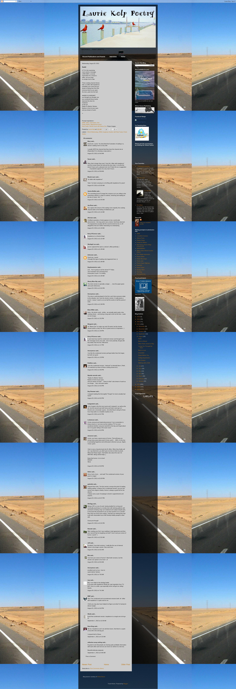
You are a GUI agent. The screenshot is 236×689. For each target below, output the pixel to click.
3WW (100, 132)
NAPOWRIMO (141, 248)
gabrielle (90, 484)
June (140, 368)
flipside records (92, 375)
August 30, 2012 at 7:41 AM (96, 590)
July (140, 366)
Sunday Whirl (140, 269)
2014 (138, 319)
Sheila (89, 614)
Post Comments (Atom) (97, 668)
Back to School (142, 341)
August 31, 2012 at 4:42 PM (96, 608)
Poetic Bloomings (142, 258)
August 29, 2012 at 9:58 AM (96, 171)
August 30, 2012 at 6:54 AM (96, 562)
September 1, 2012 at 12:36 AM (97, 620)
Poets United (140, 267)
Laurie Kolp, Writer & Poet (140, 118)
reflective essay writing (95, 642)
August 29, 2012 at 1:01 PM (96, 318)
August (141, 336)
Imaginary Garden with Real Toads (113, 132)
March (141, 376)
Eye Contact (141, 360)
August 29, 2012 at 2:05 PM (96, 370)
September (142, 334)
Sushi (140, 338)
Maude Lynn (91, 177)
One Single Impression (143, 254)
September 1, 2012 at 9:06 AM (96, 652)
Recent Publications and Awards (93, 56)
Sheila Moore (101, 676)
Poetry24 (139, 265)
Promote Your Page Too (140, 122)
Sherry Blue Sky (93, 281)
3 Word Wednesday (92, 132)
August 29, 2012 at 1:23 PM (96, 357)
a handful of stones (142, 236)
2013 (138, 321)
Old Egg (90, 503)
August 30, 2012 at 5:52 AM (96, 549)
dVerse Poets (140, 238)
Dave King (91, 626)
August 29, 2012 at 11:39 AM (96, 249)
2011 (138, 384)
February (141, 378)
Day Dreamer (92, 391)
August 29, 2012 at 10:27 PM (96, 498)
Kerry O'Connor (92, 233)
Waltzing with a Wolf (144, 363)
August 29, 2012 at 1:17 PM (96, 345)
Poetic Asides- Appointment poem (92, 124)
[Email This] (109, 129)
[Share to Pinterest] (116, 129)
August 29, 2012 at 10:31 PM (96, 523)
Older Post (125, 664)
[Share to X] (113, 129)
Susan (90, 159)
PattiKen (90, 363)
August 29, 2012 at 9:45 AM (96, 153)
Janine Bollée (92, 191)
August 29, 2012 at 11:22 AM (96, 238)
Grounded (141, 353)
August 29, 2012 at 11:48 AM (96, 261)
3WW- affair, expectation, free (90, 122)
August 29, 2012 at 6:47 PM (96, 414)
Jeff (89, 543)
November (142, 329)
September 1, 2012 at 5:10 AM (96, 636)
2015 (138, 316)
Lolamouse (91, 420)
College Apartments (144, 358)
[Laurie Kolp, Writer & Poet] (136, 120)
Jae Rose (90, 205)
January (141, 381)
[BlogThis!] (111, 129)
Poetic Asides (140, 256)
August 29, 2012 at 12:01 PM (96, 288)
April (140, 373)
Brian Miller (91, 310)
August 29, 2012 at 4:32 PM (96, 385)
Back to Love (142, 350)
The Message (141, 178)
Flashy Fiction (141, 240)
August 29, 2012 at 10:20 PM (96, 478)
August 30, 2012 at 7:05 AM (96, 574)
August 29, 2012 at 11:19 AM (96, 228)
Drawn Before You (143, 355)
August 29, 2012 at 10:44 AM (96, 199)
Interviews (113, 56)
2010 (138, 386)
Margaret (90, 324)
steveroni (90, 436)
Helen (89, 471)
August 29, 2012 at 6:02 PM (96, 398)
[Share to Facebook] (114, 129)
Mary (89, 141)
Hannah (90, 528)
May (140, 371)
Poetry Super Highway (143, 263)
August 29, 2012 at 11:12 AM (96, 212)
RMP (89, 596)
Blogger (125, 683)
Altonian (90, 217)
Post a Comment (91, 656)
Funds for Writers (142, 242)
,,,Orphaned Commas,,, (143, 166)
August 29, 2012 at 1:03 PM (96, 330)
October (141, 331)
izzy (89, 580)
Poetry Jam (140, 261)
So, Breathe (147, 190)
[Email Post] (105, 129)
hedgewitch (91, 404)
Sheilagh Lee (92, 244)
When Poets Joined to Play (146, 343)
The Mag (139, 272)
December (142, 326)
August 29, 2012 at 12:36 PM (96, 304)
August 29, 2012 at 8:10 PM (96, 430)
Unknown (91, 255)
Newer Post (87, 664)
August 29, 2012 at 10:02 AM (96, 185)
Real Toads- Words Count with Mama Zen (94, 126)
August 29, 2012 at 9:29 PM (96, 466)
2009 (138, 389)
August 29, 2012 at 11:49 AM (96, 276)
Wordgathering (141, 274)
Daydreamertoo (92, 267)
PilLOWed (140, 205)
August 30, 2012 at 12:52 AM (96, 537)
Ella (89, 555)
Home (123, 56)
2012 (138, 324)
